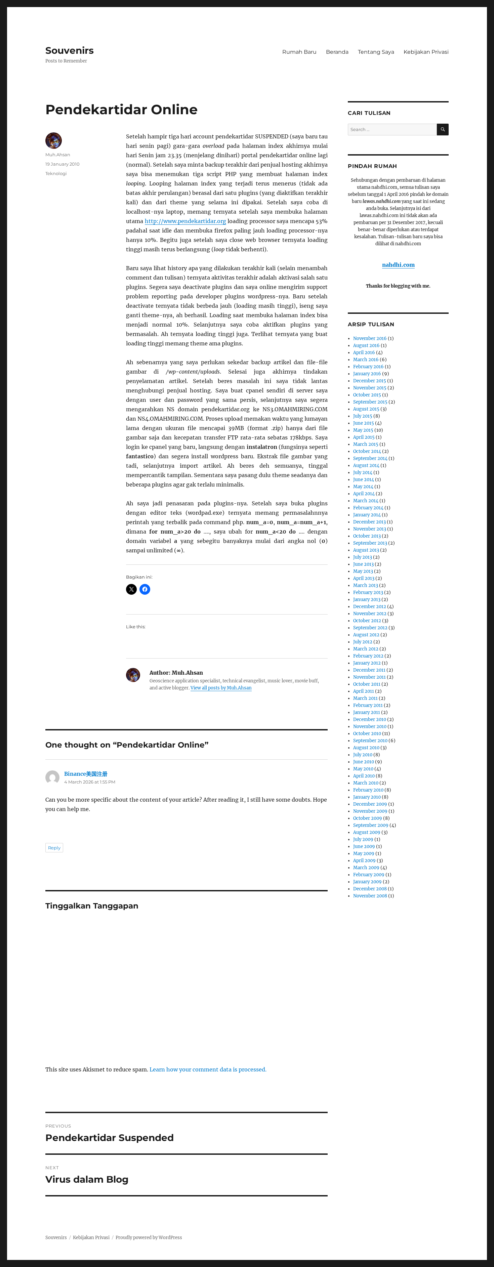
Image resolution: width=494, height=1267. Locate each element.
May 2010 (363, 769)
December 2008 (370, 889)
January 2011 (366, 712)
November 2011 (369, 677)
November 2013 (369, 529)
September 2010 (370, 741)
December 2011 (369, 670)
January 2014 (367, 515)
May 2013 (363, 571)
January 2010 (367, 797)
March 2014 (365, 501)
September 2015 (370, 402)
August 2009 (366, 832)
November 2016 (370, 338)
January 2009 (367, 882)
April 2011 (363, 691)
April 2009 (364, 860)
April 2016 (364, 352)
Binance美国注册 (86, 773)
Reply (54, 847)
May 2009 (363, 853)
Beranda (337, 52)
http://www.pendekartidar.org (185, 221)
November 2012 (369, 614)
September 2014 (370, 458)
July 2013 (362, 557)
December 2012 (369, 606)
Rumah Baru (299, 52)
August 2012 (366, 635)
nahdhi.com (398, 264)
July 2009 (363, 839)
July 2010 (362, 755)
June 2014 (363, 479)
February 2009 (368, 875)
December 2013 (369, 522)
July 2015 (362, 416)
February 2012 (368, 656)
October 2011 (366, 684)
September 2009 (370, 825)
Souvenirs (69, 50)
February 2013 (368, 592)
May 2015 (363, 430)
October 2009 (367, 818)
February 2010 (368, 790)
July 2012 (362, 642)
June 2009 (364, 846)
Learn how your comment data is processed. (208, 1069)
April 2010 (364, 776)
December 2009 (370, 804)
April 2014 (364, 494)
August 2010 (366, 748)
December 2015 (369, 381)
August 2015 (366, 409)
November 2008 (370, 896)
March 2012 (365, 649)
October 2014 (367, 451)
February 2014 (368, 508)
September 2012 (370, 628)
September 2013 (370, 543)
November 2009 (370, 811)
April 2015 (364, 437)
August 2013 (366, 550)
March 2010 (365, 783)
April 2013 (363, 578)
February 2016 (368, 367)
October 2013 (367, 536)
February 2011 (368, 705)
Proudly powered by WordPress (149, 1237)
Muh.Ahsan (57, 154)
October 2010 (367, 733)
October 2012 (367, 621)
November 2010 (369, 726)
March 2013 (365, 585)
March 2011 (365, 698)
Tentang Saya (376, 52)
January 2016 (367, 374)
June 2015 (363, 423)
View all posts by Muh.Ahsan (221, 688)
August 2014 (366, 465)
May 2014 (363, 487)
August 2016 (366, 345)
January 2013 (366, 599)
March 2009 (366, 868)
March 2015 (365, 444)
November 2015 (369, 388)
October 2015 (367, 395)
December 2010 (369, 719)
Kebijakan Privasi (426, 52)
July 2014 (362, 472)
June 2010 (363, 762)
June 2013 (363, 564)
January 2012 (367, 663)
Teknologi (56, 173)
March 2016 (366, 360)
